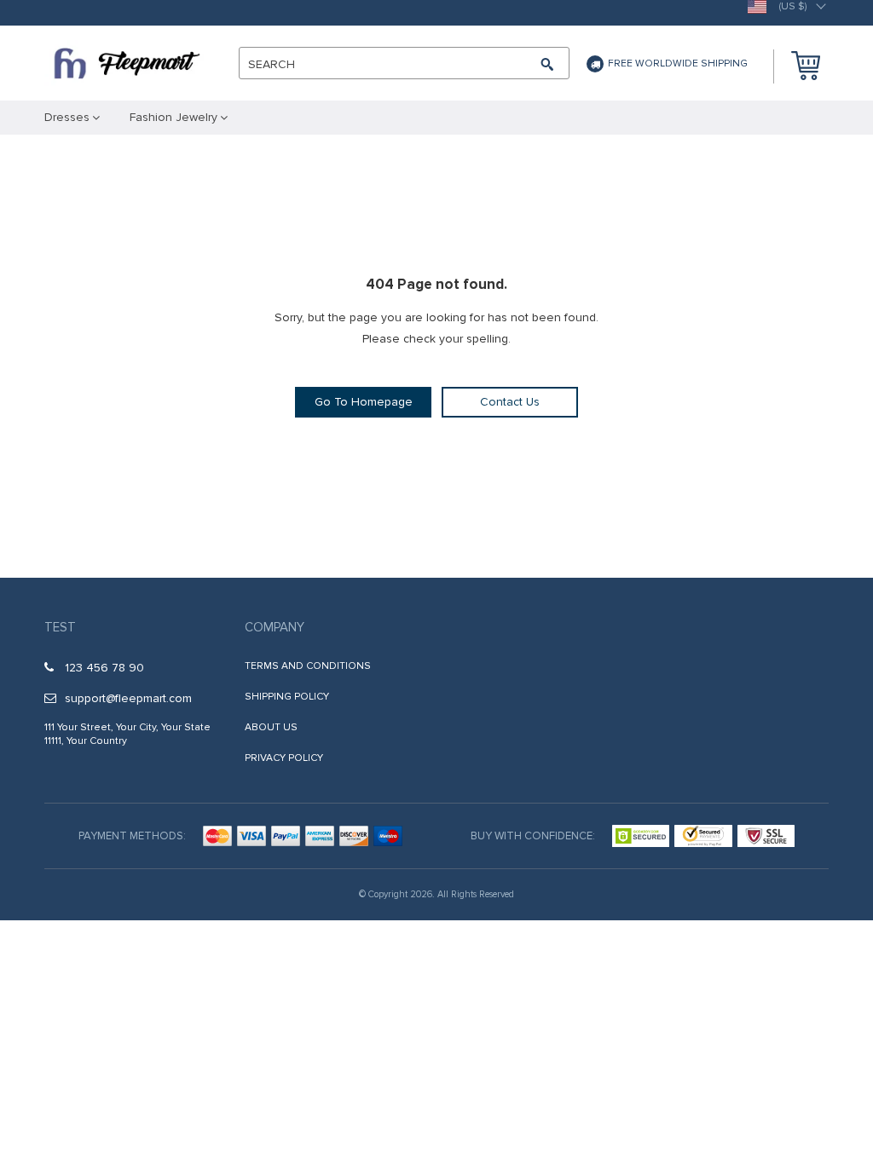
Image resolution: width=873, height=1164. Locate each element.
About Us (271, 727)
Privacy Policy (284, 758)
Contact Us (510, 402)
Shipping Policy (287, 696)
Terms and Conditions (308, 666)
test (60, 627)
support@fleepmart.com (128, 698)
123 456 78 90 (104, 667)
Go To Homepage (364, 402)
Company (274, 627)
